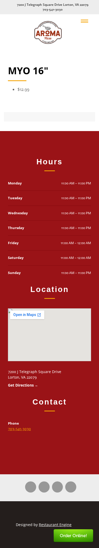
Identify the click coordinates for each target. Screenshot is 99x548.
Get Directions (21, 385)
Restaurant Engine (55, 524)
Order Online (74, 536)
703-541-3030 (53, 9)
